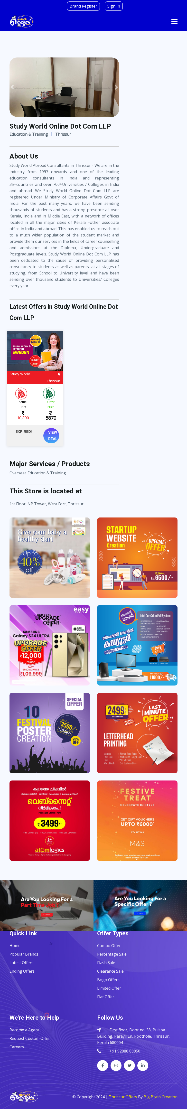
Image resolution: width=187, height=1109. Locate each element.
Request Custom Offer (29, 1038)
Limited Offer (109, 988)
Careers (16, 1047)
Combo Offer (109, 945)
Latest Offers (21, 962)
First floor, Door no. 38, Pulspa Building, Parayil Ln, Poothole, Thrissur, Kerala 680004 (133, 1036)
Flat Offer (105, 996)
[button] (12, 87)
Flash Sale (106, 962)
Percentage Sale (112, 954)
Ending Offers (22, 971)
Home (14, 945)
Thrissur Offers (123, 1097)
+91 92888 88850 (125, 1051)
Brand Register (83, 6)
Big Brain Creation (161, 1097)
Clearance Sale (110, 971)
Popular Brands (23, 954)
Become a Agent (24, 1030)
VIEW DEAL (52, 435)
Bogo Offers (108, 979)
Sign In (113, 6)
